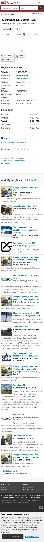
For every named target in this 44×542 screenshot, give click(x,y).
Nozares (4, 490)
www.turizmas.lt (25, 500)
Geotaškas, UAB (9, 471)
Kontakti (24, 495)
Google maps (8, 56)
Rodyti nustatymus (32, 537)
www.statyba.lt (36, 500)
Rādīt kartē (30, 180)
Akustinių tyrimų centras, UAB (26, 313)
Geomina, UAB (19, 385)
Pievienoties (35, 497)
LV (39, 3)
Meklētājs (18, 3)
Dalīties (7, 163)
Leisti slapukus (13, 536)
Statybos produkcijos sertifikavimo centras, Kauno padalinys (26, 230)
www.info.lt (5, 500)
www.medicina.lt (7, 502)
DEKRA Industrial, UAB (22, 436)
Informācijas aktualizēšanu (15, 161)
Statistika (26, 497)
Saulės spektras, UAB (13, 495)
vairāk (36, 104)
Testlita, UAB (18, 415)
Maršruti (30, 487)
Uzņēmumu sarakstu (9, 14)
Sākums (4, 487)
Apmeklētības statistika (14, 158)
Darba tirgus (28, 490)
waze (21, 56)
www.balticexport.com (21, 502)
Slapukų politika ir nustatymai (12, 497)
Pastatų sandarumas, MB (24, 243)
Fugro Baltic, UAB (20, 327)
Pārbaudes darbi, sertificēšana (13, 142)
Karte (25, 484)
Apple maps (8, 59)
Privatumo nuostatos (36, 495)
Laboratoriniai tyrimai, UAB (25, 206)
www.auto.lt (14, 500)
